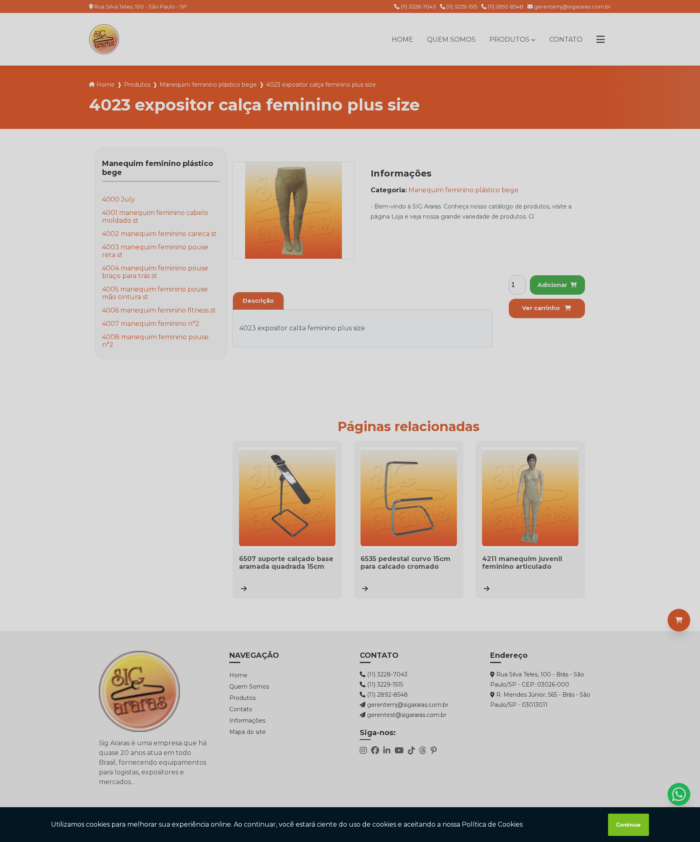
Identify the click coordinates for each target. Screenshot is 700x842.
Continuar (628, 825)
